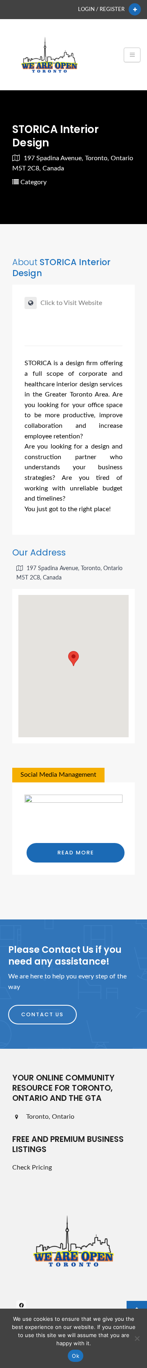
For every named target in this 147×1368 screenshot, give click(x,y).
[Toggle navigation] (132, 55)
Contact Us (42, 1014)
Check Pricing (32, 1167)
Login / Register (101, 9)
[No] (137, 1338)
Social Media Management (58, 774)
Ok (75, 1356)
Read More (76, 852)
